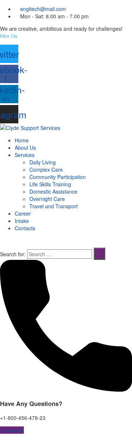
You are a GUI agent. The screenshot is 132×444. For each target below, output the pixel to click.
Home (22, 140)
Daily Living (42, 162)
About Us (25, 147)
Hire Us (8, 36)
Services (24, 154)
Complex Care (46, 169)
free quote (12, 430)
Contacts (25, 228)
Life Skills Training (50, 184)
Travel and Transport (53, 206)
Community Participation (57, 176)
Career (23, 213)
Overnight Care (47, 198)
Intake (22, 220)
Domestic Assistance (53, 191)
